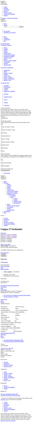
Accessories (7, 62)
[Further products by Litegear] (3, 233)
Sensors (6, 63)
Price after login (5, 252)
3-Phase (15, 200)
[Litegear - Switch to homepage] (9, 18)
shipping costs (4, 399)
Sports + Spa (7, 76)
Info (5, 212)
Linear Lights (7, 53)
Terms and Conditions (9, 14)
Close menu (7, 173)
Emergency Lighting (9, 56)
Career (5, 7)
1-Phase (15, 198)
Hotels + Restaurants (9, 78)
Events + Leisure (8, 73)
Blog (5, 181)
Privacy (6, 11)
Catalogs (6, 88)
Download (16, 285)
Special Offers (7, 65)
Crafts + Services (8, 77)
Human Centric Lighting (10, 60)
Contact (6, 90)
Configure (12, 420)
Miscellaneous (17, 203)
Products (6, 183)
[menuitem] (18, 7)
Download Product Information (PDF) (13, 340)
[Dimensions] (4, 262)
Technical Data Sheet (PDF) (8, 333)
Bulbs (5, 59)
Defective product (8, 365)
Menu (5, 23)
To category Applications (7, 67)
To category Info (5, 83)
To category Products (6, 45)
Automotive (7, 70)
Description (3, 285)
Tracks (12, 197)
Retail (5, 71)
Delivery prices (8, 12)
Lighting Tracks (8, 57)
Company (6, 85)
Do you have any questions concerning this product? (17, 295)
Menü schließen (5, 269)
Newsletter (6, 9)
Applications (7, 211)
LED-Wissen (7, 87)
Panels (5, 50)
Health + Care (7, 80)
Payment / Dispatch (9, 222)
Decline (3, 420)
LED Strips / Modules (9, 55)
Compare (3, 254)
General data (10, 285)
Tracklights (13, 195)
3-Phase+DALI (17, 201)
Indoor (5, 47)
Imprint (6, 15)
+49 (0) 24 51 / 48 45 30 (7, 348)
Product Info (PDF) (5, 244)
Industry (6, 52)
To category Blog (5, 43)
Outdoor (6, 49)
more (2, 267)
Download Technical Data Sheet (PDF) (14, 341)
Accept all (7, 420)
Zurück (2, 302)
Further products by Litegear (11, 296)
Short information (5, 266)
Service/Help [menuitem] (8, 10)
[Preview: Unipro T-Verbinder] (9, 234)
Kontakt (6, 8)
